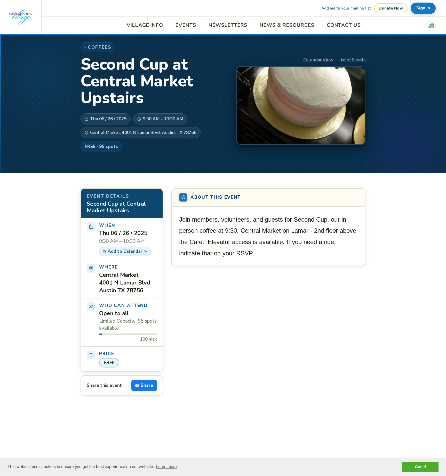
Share (147, 385)
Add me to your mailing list (346, 8)
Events (186, 25)
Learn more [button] (166, 466)
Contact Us (344, 25)
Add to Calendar (125, 251)
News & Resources (287, 25)
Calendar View (318, 60)
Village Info (145, 25)
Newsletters (228, 25)
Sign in (423, 8)
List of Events (352, 60)
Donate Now (391, 8)
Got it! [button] (420, 467)
